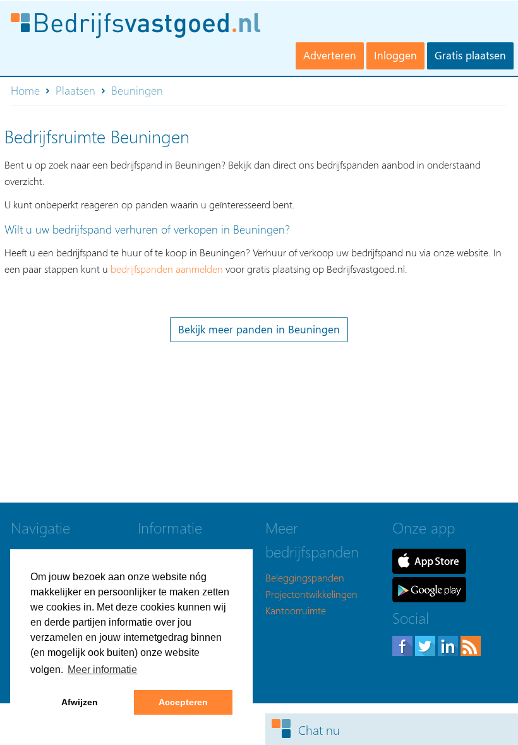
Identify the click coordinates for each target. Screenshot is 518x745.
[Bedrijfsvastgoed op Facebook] (403, 644)
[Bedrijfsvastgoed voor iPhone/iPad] (429, 559)
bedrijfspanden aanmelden (167, 268)
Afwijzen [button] (79, 702)
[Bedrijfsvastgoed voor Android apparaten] (429, 588)
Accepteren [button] (183, 702)
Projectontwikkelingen (311, 593)
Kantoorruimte (295, 610)
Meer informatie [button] (102, 669)
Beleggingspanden (304, 577)
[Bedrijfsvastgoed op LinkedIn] (449, 644)
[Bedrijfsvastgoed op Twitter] (426, 644)
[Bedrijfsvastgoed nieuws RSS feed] (471, 644)
